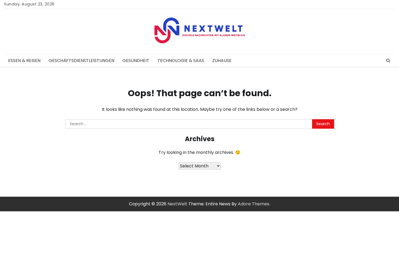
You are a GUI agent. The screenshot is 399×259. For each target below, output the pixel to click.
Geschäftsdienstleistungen (81, 60)
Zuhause (222, 60)
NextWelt (177, 204)
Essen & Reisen (24, 60)
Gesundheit (135, 60)
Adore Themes (253, 204)
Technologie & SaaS (180, 60)
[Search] (388, 61)
